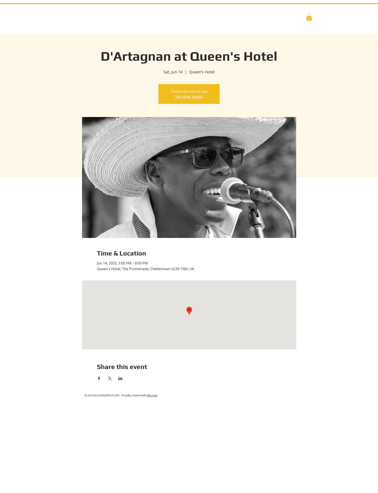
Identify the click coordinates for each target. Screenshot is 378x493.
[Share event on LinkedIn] (120, 378)
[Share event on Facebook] (99, 378)
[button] (309, 17)
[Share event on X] (110, 378)
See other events (189, 96)
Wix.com (152, 395)
